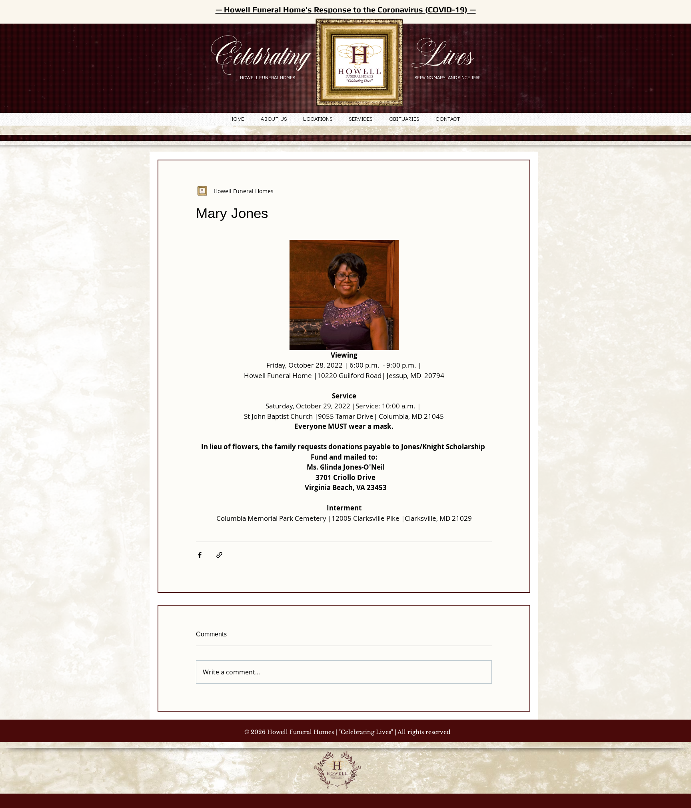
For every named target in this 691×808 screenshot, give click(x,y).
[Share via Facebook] (200, 555)
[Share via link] (219, 555)
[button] (318, 120)
